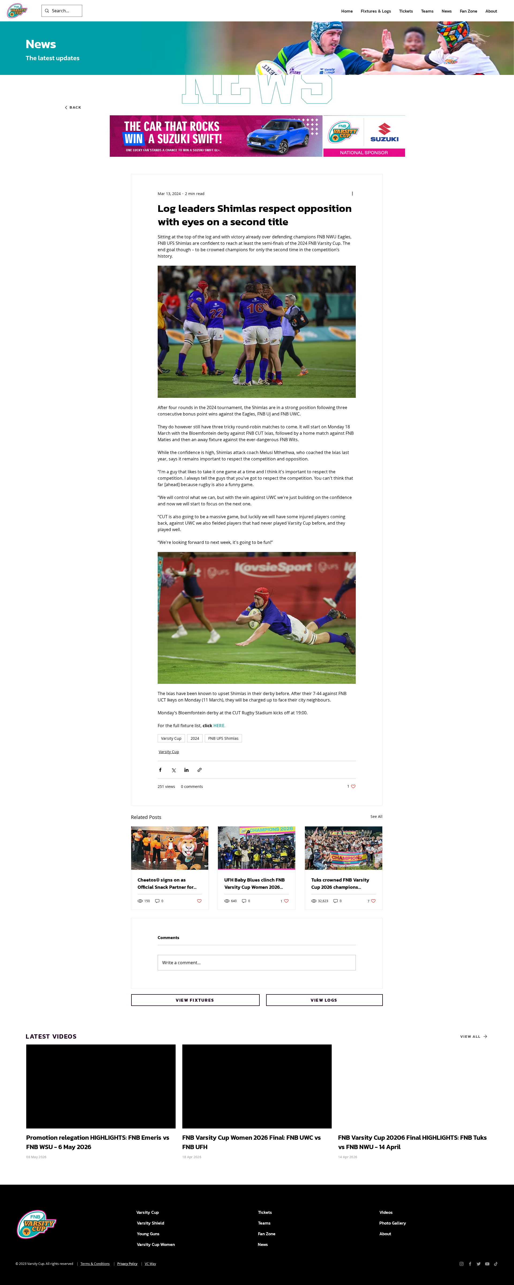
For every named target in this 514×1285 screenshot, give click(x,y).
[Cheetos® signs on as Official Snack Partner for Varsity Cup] (170, 848)
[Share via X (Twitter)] (173, 769)
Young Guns (148, 1233)
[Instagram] (461, 1264)
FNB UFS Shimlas (223, 738)
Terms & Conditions (95, 1263)
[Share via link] (199, 769)
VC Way (150, 1263)
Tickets (265, 1212)
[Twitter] (478, 1264)
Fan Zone (266, 1233)
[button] (376, 11)
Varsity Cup (171, 738)
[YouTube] (487, 1264)
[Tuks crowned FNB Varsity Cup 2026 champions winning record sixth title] (343, 848)
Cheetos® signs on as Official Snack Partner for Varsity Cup (166, 883)
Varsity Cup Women (156, 1244)
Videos (386, 1212)
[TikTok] (495, 1264)
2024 (195, 738)
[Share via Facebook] (160, 769)
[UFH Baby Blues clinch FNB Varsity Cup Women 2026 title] (256, 848)
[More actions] (352, 193)
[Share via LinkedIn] (186, 769)
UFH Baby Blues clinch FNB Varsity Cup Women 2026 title (254, 883)
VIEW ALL (470, 1036)
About (385, 1233)
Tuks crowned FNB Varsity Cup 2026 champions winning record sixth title (340, 883)
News (263, 1244)
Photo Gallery (392, 1223)
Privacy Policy (127, 1263)
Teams (264, 1223)
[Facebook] (470, 1264)
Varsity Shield (150, 1223)
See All (377, 816)
